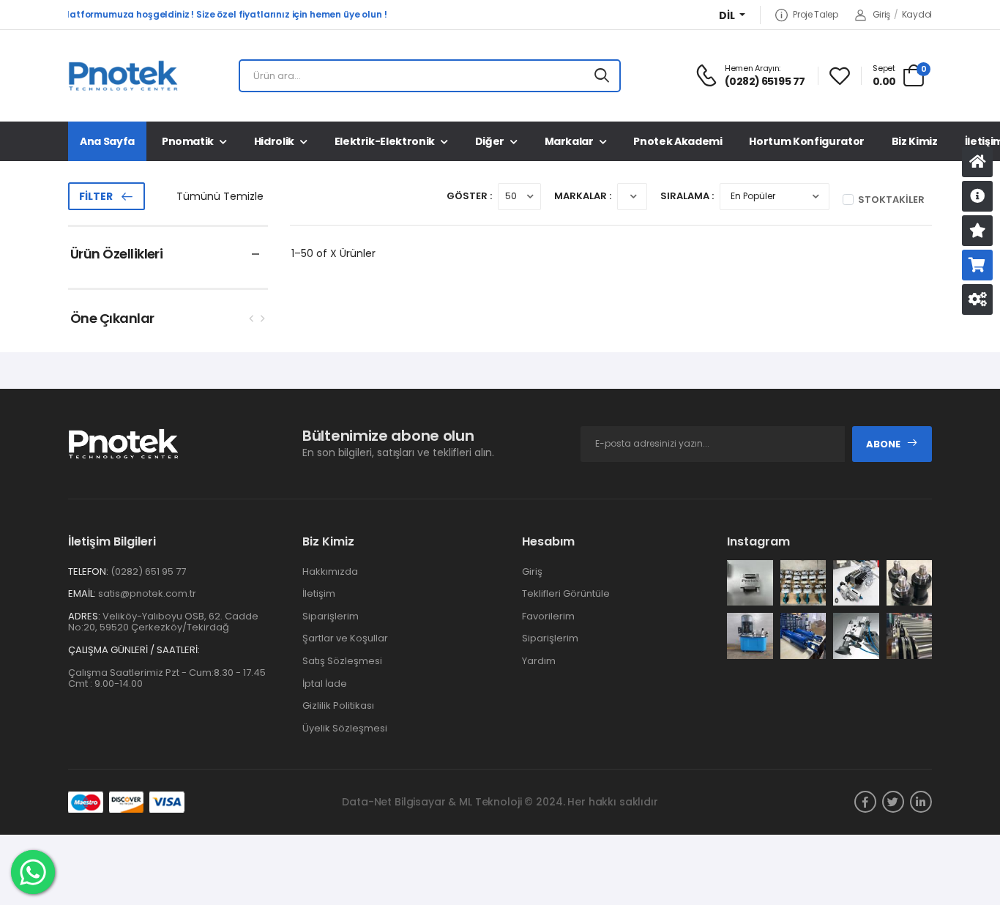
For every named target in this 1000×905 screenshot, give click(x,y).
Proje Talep (815, 15)
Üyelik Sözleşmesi (344, 728)
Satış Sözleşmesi (342, 661)
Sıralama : (687, 196)
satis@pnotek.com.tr (147, 593)
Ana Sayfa (107, 141)
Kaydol (917, 14)
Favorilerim (548, 616)
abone (883, 444)
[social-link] (865, 802)
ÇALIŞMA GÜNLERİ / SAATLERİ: (134, 650)
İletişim (318, 593)
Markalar (569, 141)
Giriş (881, 14)
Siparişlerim (330, 616)
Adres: (84, 616)
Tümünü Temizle (220, 196)
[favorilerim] (839, 76)
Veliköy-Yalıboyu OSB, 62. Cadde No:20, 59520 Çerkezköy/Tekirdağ (163, 622)
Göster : (469, 196)
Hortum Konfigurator (806, 141)
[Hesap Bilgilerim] (977, 196)
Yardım (539, 661)
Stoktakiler (891, 199)
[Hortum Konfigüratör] (977, 299)
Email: (82, 594)
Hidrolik (274, 141)
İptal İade (324, 683)
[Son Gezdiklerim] (977, 230)
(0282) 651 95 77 (148, 571)
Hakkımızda (330, 571)
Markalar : (582, 196)
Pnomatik (188, 141)
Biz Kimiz (915, 141)
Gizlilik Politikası (338, 705)
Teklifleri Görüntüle (566, 593)
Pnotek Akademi (677, 141)
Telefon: (88, 572)
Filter (96, 196)
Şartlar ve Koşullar (345, 638)
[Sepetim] (977, 265)
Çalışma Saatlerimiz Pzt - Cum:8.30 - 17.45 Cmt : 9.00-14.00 (167, 678)
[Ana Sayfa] (977, 161)
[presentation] (252, 317)
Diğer (489, 141)
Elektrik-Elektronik (385, 141)
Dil (728, 16)
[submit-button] (601, 76)
